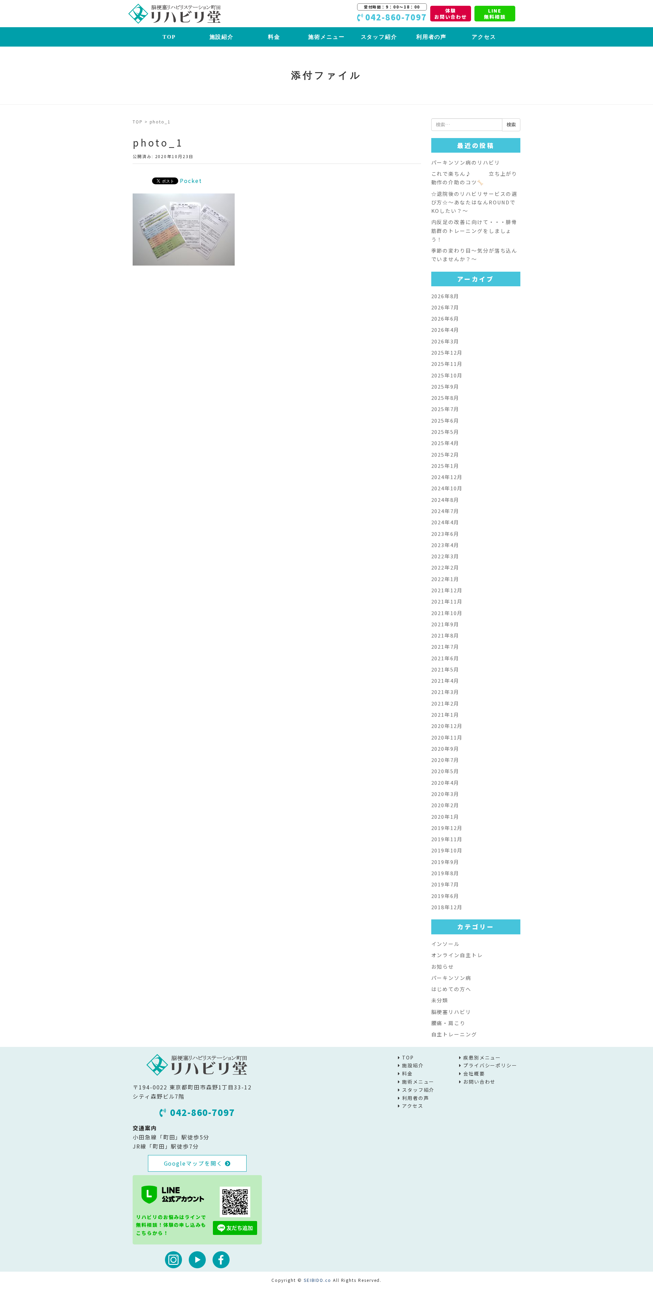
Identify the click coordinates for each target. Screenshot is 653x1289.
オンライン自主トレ (457, 955)
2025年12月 (447, 352)
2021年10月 (447, 612)
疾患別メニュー (482, 1057)
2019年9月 (445, 861)
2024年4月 (445, 522)
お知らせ (442, 966)
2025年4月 (445, 442)
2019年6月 (445, 895)
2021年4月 (445, 680)
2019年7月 (445, 884)
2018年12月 (447, 907)
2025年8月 (445, 397)
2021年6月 (445, 658)
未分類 (440, 1000)
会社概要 (474, 1073)
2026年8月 (445, 296)
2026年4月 (445, 329)
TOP (169, 37)
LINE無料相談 (495, 13)
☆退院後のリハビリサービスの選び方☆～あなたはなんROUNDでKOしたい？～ (474, 202)
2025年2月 (445, 454)
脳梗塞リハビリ (451, 1011)
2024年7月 (445, 510)
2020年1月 (445, 816)
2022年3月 (445, 556)
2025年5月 (445, 431)
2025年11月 (447, 363)
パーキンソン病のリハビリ (465, 162)
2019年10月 (447, 850)
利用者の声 (431, 37)
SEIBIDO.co (317, 1280)
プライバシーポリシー (490, 1065)
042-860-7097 (202, 1112)
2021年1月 (445, 714)
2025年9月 (445, 386)
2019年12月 (447, 827)
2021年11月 (447, 601)
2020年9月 (445, 748)
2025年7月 (445, 408)
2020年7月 (445, 759)
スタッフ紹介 (379, 37)
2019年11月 (447, 839)
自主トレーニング (454, 1034)
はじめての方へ (451, 989)
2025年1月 (445, 465)
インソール (445, 943)
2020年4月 (445, 782)
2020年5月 (445, 771)
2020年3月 (445, 793)
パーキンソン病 (451, 977)
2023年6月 (445, 533)
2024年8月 (445, 499)
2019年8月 (445, 873)
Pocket (191, 180)
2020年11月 (447, 737)
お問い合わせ (479, 1081)
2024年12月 (447, 476)
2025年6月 (445, 420)
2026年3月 (445, 341)
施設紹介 (222, 37)
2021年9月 (445, 624)
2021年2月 (445, 703)
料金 (274, 37)
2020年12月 (447, 725)
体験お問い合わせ (450, 13)
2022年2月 (445, 567)
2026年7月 (445, 307)
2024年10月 (447, 488)
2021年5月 (445, 669)
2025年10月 (447, 375)
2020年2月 (445, 805)
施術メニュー (326, 37)
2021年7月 (445, 646)
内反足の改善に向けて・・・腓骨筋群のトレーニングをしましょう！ (474, 230)
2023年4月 (445, 544)
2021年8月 (445, 635)
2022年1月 (445, 578)
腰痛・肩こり (448, 1023)
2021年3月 (445, 691)
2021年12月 (447, 590)
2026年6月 (445, 318)
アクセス (484, 37)
